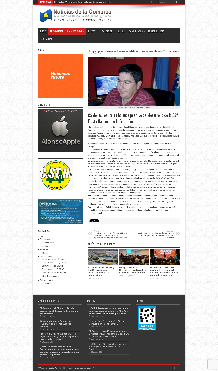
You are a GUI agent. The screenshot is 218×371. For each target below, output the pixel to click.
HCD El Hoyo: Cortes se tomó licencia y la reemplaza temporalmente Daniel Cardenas (108, 347)
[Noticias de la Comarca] (75, 20)
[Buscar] (177, 2)
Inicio (43, 31)
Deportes (93, 31)
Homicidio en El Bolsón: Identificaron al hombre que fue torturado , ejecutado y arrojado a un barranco (111, 234)
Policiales (107, 31)
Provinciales (56, 31)
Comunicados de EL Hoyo (53, 259)
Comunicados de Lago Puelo (54, 262)
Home (93, 51)
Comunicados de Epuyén (52, 266)
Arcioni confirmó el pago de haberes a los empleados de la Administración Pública (156, 234)
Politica (120, 31)
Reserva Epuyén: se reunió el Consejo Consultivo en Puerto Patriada (107, 322)
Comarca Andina (75, 31)
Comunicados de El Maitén (53, 269)
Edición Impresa (156, 31)
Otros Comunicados (50, 276)
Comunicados (136, 31)
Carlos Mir (91, 368)
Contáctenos (47, 39)
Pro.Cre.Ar (120, 311)
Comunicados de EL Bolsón (54, 273)
